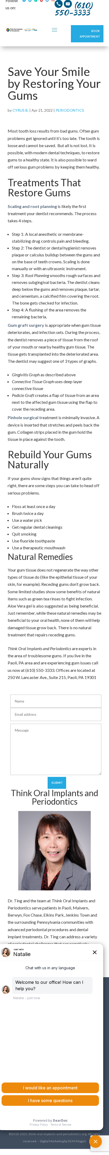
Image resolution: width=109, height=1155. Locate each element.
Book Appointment (90, 33)
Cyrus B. (20, 110)
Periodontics (70, 110)
